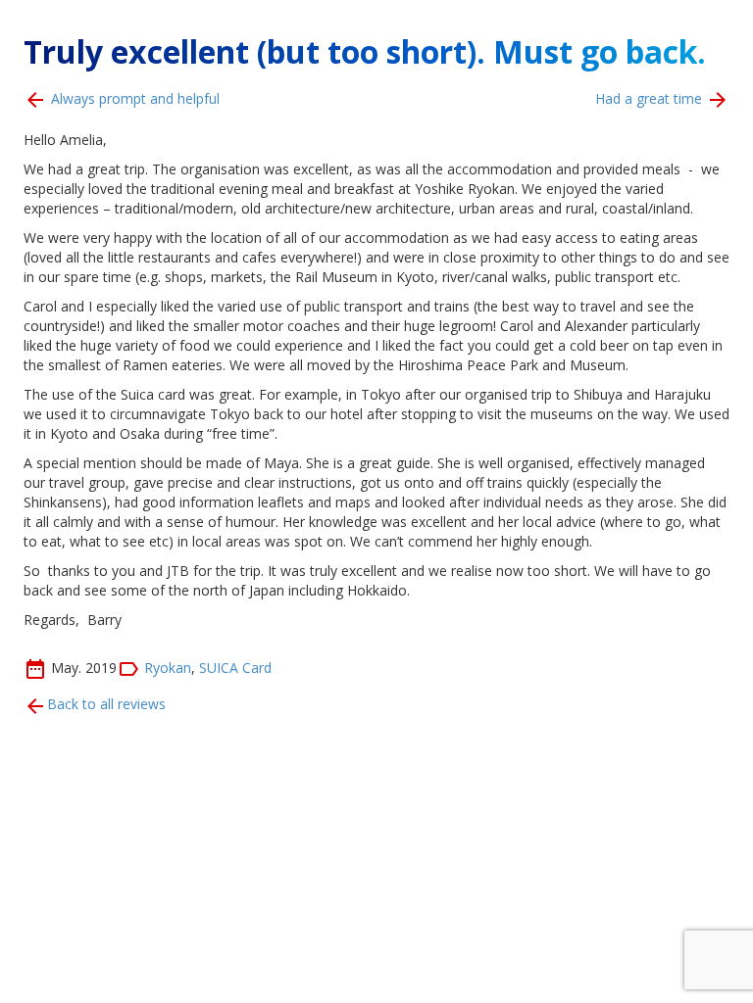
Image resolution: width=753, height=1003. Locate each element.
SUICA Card (235, 666)
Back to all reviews (106, 703)
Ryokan (167, 666)
